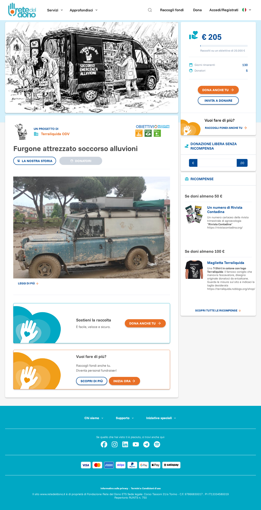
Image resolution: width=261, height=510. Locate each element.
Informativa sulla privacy (114, 488)
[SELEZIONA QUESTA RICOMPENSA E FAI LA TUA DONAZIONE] (218, 192)
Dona (197, 10)
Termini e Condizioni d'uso (146, 488)
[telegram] (146, 444)
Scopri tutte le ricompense (216, 310)
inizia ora (122, 381)
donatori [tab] (83, 161)
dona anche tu (142, 323)
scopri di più (92, 381)
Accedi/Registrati (223, 10)
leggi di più (26, 283)
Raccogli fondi (172, 10)
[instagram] (115, 444)
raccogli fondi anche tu (223, 128)
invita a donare (218, 100)
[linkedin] (125, 444)
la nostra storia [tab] (37, 161)
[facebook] (104, 444)
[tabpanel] (91, 230)
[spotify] (157, 444)
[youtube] (136, 444)
